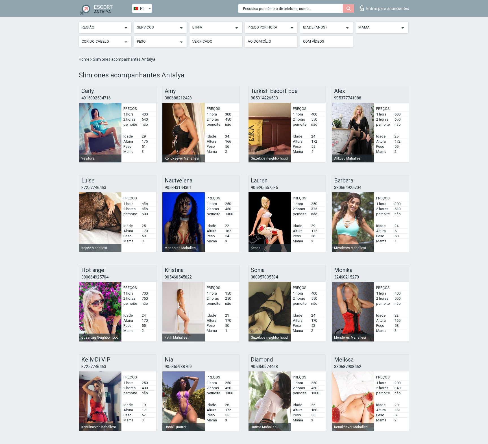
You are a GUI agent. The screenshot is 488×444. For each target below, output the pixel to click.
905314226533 (264, 98)
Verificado (202, 41)
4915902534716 (96, 98)
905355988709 (178, 366)
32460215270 (346, 277)
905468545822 (178, 277)
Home (84, 59)
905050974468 (264, 366)
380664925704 (347, 187)
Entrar (387, 8)
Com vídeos (313, 41)
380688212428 (178, 98)
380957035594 (264, 277)
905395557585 (264, 187)
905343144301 (178, 187)
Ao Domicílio (259, 41)
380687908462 (347, 366)
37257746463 (93, 187)
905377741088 (347, 98)
